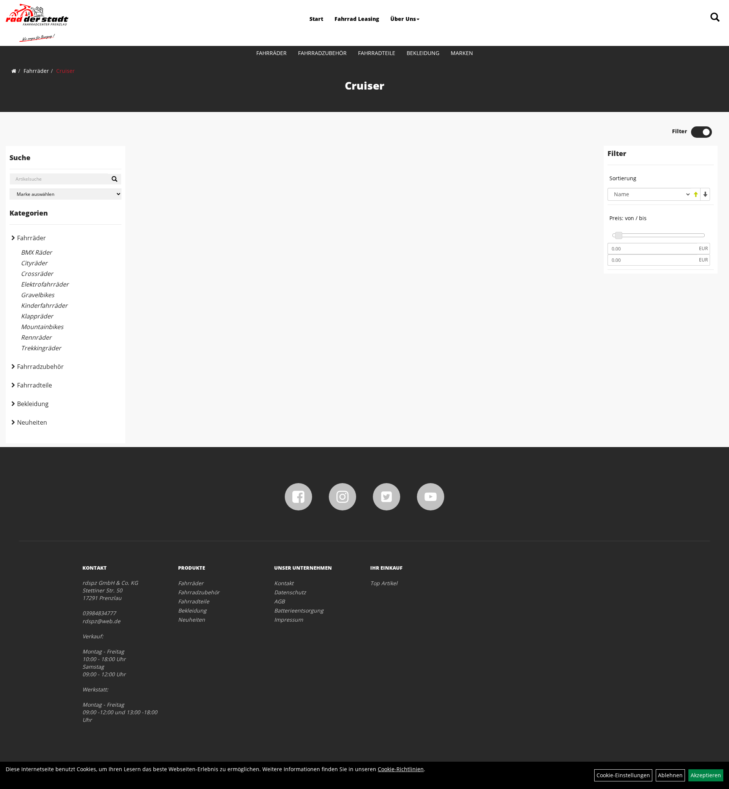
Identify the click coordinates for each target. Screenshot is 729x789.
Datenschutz (290, 592)
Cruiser (65, 70)
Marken (462, 53)
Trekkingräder (41, 348)
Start (316, 18)
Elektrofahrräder (45, 284)
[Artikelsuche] (715, 17)
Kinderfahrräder (44, 305)
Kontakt (283, 583)
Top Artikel (384, 583)
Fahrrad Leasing (357, 18)
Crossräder (37, 273)
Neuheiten (32, 422)
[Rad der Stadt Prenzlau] (37, 23)
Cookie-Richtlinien (401, 769)
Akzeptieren (706, 775)
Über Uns (403, 18)
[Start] (13, 70)
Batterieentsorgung (298, 610)
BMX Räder (36, 252)
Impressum (288, 619)
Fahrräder (271, 53)
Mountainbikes (42, 327)
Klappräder (37, 316)
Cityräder (34, 263)
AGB (279, 601)
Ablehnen (670, 775)
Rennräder (36, 337)
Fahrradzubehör (322, 53)
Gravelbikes (37, 295)
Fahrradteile (376, 53)
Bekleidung (423, 53)
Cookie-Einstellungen (623, 775)
